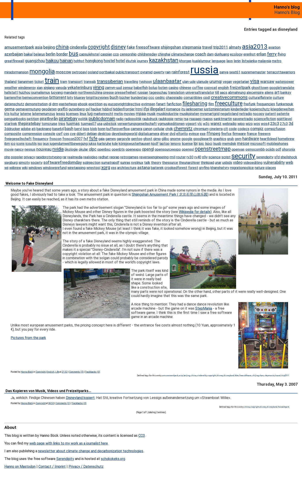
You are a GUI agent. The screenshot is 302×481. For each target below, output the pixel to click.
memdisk (229, 144)
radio (120, 119)
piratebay (68, 118)
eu (105, 104)
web (289, 162)
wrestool (93, 168)
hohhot (79, 61)
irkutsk (131, 61)
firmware (239, 134)
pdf (278, 149)
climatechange (182, 54)
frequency (40, 139)
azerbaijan (13, 54)
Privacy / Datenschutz (86, 466)
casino (173, 88)
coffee (197, 88)
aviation (274, 47)
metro (276, 61)
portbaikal (107, 72)
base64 (58, 129)
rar (65, 157)
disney (118, 47)
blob (93, 129)
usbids (227, 163)
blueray (79, 98)
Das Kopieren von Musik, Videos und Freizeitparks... (48, 391)
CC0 (141, 435)
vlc (199, 124)
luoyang (57, 92)
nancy (19, 149)
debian (92, 134)
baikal (28, 54)
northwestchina (90, 92)
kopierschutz (260, 109)
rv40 (197, 157)
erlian (261, 54)
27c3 (284, 124)
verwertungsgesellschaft (137, 124)
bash (69, 128)
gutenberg (77, 109)
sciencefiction (265, 119)
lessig (60, 114)
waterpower (284, 82)
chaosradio (174, 98)
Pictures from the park (28, 338)
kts (7, 114)
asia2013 (255, 46)
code (233, 129)
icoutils (31, 144)
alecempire (255, 92)
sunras (125, 163)
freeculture (229, 103)
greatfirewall (14, 61)
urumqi (215, 81)
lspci (208, 144)
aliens (269, 92)
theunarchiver (189, 163)
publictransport (128, 72)
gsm (238, 139)
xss (113, 168)
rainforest (180, 72)
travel (207, 47)
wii (6, 168)
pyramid (146, 72)
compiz (257, 128)
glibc (165, 139)
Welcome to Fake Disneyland (29, 183)
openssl (188, 149)
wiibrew (15, 168)
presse (108, 92)
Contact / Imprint (52, 466)
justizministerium (217, 109)
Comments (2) (62, 403)
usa (99, 124)
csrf (59, 134)
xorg (105, 167)
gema (9, 109)
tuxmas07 (88, 124)
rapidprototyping (49, 157)
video (238, 162)
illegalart (157, 109)
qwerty (158, 72)
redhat (103, 157)
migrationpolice (242, 168)
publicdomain (102, 118)
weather (10, 88)
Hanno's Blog (287, 12)
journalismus (40, 92)
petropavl (79, 72)
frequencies (265, 104)
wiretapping (76, 168)
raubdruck (150, 119)
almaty (235, 47)
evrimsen (148, 104)
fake (131, 47)
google (187, 139)
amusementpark (19, 47)
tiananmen (25, 82)
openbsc (104, 149)
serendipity (264, 157)
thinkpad (207, 163)
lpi (196, 143)
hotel (120, 60)
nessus (30, 149)
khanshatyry (219, 168)
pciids (270, 149)
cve (73, 134)
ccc (151, 98)
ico (13, 144)
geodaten (49, 109)
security (243, 156)
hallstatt (11, 92)
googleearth (202, 139)
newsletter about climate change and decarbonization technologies (90, 451)
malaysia (264, 61)
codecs (243, 129)
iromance (173, 109)
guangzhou (35, 60)
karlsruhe (104, 144)
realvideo (90, 157)
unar (218, 163)
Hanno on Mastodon (20, 466)
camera (136, 129)
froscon (55, 139)
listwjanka (249, 61)
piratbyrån (49, 118)
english (223, 88)
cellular (158, 129)
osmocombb (255, 149)
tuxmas (73, 123)
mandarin (70, 92)
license (187, 144)
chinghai (164, 54)
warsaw (267, 81)
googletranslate (281, 88)
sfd (277, 157)
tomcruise (49, 124)
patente (283, 114)
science (214, 157)
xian (40, 88)
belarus (39, 54)
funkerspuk (284, 104)
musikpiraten (189, 114)
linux (83, 114)
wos (257, 124)
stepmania (191, 47)
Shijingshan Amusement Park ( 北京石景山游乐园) (170, 194)
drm (55, 104)
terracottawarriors (281, 72)
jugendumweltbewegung (69, 144)
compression (32, 134)
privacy (29, 157)
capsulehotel (89, 54)
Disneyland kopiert (80, 398)
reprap (114, 157)
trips (61, 124)
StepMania (203, 308)
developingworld (124, 134)
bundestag (139, 98)
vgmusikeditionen (171, 124)
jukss (92, 144)
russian (143, 92)
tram (63, 82)
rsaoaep (195, 119)
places (271, 168)
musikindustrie (168, 114)
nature (260, 168)
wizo (249, 124)
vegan (227, 82)
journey (142, 61)
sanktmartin (223, 119)
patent (270, 114)
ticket (39, 82)
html (139, 109)
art (276, 92)
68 (217, 92)
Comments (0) (76, 372)
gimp (157, 139)
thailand (10, 82)
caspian (106, 54)
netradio (245, 114)
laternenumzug (43, 114)
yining (98, 87)
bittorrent (57, 97)
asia (38, 47)
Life (57, 372)
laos (229, 61)
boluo (153, 88)
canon (147, 129)
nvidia (58, 149)
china (62, 47)
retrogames (129, 157)
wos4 (265, 124)
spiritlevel (284, 119)
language (219, 61)
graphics (219, 139)
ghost (147, 139)
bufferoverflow (118, 129)
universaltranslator (199, 92)
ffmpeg (213, 133)
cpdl (206, 98)
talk (147, 163)
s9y (205, 157)
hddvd (107, 109)
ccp (116, 54)
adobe (26, 129)
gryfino (204, 168)
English (50, 372)
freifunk (249, 104)
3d (291, 123)
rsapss (208, 119)
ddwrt (81, 134)
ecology (236, 54)
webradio (229, 124)
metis (118, 114)
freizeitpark (240, 87)
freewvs (264, 134)
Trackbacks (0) (92, 372)
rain (168, 72)
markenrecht (103, 114)
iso (40, 144)
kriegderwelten (282, 109)
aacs (223, 92)
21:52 (64, 372)
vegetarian (241, 82)
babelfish (141, 88)
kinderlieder (240, 109)
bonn (101, 129)
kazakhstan (163, 60)
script (226, 157)
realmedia (74, 157)
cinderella (78, 47)
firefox (226, 134)
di (50, 104)
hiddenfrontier (124, 109)
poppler (17, 157)
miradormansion (16, 72)
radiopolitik (132, 119)
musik (151, 114)
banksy (285, 92)
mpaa (141, 113)
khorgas (185, 61)
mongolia (42, 71)
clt (226, 129)
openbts (118, 149)
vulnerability (274, 162)
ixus (46, 144)
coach (200, 54)
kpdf (155, 144)
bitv (70, 98)
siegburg (11, 163)
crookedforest (175, 168)
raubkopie (166, 119)
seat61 (234, 72)
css (66, 134)
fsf (85, 139)
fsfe (93, 138)
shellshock (289, 157)
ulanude (202, 82)
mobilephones (277, 144)
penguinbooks (15, 119)
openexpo (133, 149)
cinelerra (216, 129)
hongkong (94, 60)
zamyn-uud (113, 88)
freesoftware (148, 47)
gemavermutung (28, 109)
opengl (148, 149)
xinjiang (49, 88)
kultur (14, 114)
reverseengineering (154, 157)
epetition (95, 104)
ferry (272, 54)
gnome (175, 139)
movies (129, 114)
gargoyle (123, 139)
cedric (160, 98)
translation (176, 92)
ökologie (71, 149)
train (52, 80)
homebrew (286, 139)
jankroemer (194, 109)
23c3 (274, 123)
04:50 (51, 403)
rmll (172, 157)
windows (35, 168)
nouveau (44, 149)
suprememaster (253, 72)
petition (33, 119)
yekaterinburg (79, 87)
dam (210, 54)
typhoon (145, 82)
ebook (83, 104)
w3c (206, 124)
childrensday (147, 54)
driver (164, 134)
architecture (126, 168)
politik (83, 119)
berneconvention (35, 98)
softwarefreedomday (62, 162)
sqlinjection (91, 163)
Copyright (41, 372)
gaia (101, 139)
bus (73, 53)
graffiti (62, 109)
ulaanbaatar (167, 81)
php (7, 157)
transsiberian (110, 81)
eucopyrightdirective (124, 104)
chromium (200, 129)
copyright (99, 47)
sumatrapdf (110, 163)
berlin (50, 54)
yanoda (61, 88)
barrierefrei (12, 98)
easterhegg (68, 104)
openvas (238, 149)
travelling (131, 82)
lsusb (217, 144)
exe (203, 134)
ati (34, 129)
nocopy (258, 114)
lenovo (175, 144)
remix (178, 119)
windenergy (27, 88)
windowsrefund (55, 168)
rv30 (190, 157)
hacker (96, 109)
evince (194, 134)
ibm (7, 144)
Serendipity (65, 459)
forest (193, 168)
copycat (210, 88)
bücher (124, 98)
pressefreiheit (126, 92)
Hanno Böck (27, 372)
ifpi (146, 109)
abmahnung (237, 92)
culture (278, 98)
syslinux (137, 163)
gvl (88, 109)
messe (243, 143)
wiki (25, 168)
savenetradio (243, 119)
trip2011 (220, 47)
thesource (170, 163)
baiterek (157, 168)
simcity (24, 163)
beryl (78, 129)
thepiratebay (29, 123)
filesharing (194, 103)
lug (90, 113)
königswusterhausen (134, 144)
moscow (63, 72)
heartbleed (268, 139)
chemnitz (183, 128)
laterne (25, 114)
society (36, 163)
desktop (104, 134)
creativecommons (229, 97)
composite (12, 134)
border (62, 54)
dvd (172, 134)
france (252, 134)
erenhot (249, 54)
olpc (92, 149)
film (211, 104)
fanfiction (174, 104)
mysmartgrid (210, 114)
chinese (185, 88)
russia (204, 69)
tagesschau (158, 92)
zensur (128, 88)
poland (93, 72)
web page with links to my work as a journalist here (68, 443)
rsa (186, 119)
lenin (237, 61)
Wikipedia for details (194, 212)
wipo (241, 124)
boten (163, 88)
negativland (229, 114)
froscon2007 (72, 139)
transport (75, 82)
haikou (52, 60)
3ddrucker (12, 129)
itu (183, 109)
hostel (109, 60)
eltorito (182, 134)
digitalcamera (148, 134)
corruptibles (192, 98)
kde (115, 144)
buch (114, 97)
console (49, 134)
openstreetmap (213, 149)
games (110, 139)
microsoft (258, 144)
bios (86, 129)
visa (254, 81)
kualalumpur (201, 61)
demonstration (36, 104)
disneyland (229, 375)
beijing (49, 47)
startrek (10, 124)
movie (9, 149)
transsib (90, 82)
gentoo (136, 139)
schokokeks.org (113, 459)
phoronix (288, 149)
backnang (43, 129)
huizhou (24, 92)
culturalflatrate (260, 98)
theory (156, 163)
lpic (201, 144)
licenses (72, 114)
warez (216, 123)
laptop (164, 144)
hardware (250, 138)
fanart (161, 104)
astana (143, 167)
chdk (169, 129)
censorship (128, 54)
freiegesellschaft (18, 139)
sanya (224, 72)
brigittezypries (97, 98)
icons (20, 144)
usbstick (110, 124)
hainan (66, 60)
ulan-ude (189, 82)
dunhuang (221, 54)
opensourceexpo (168, 149)
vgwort (191, 124)
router (181, 157)
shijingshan (171, 47)
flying (281, 54)
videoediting (252, 163)
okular (83, 149)
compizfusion (274, 129)
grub (230, 139)
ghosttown (259, 88)
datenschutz (14, 104)
